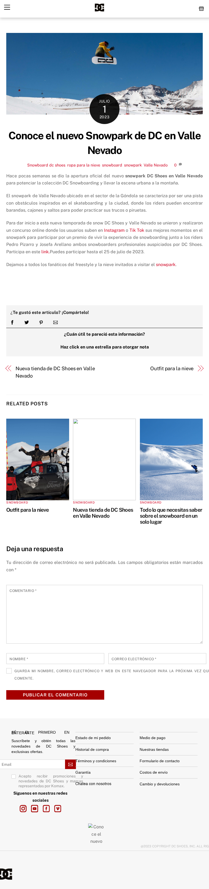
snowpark (133, 165)
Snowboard (37, 165)
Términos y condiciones (95, 761)
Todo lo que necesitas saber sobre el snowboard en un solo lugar (171, 516)
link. (45, 251)
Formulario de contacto (160, 761)
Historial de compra (92, 749)
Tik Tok (137, 230)
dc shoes (57, 165)
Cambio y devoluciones (160, 784)
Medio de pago (152, 738)
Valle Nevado (156, 165)
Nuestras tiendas (154, 749)
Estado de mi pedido (93, 738)
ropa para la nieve (83, 165)
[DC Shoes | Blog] (99, 10)
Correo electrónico (134, 659)
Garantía (83, 772)
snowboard (112, 165)
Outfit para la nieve (171, 368)
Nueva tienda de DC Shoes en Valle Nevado (55, 372)
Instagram (114, 230)
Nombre (19, 659)
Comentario (23, 591)
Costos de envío (154, 772)
